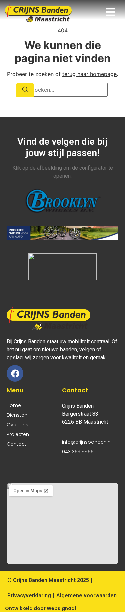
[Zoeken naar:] (63, 90)
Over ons (17, 424)
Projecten (18, 434)
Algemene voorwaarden (86, 595)
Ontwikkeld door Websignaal (40, 608)
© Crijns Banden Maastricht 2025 (48, 580)
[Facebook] (15, 373)
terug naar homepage (89, 74)
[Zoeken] (25, 90)
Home (14, 405)
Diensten (17, 415)
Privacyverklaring (29, 595)
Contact (16, 444)
